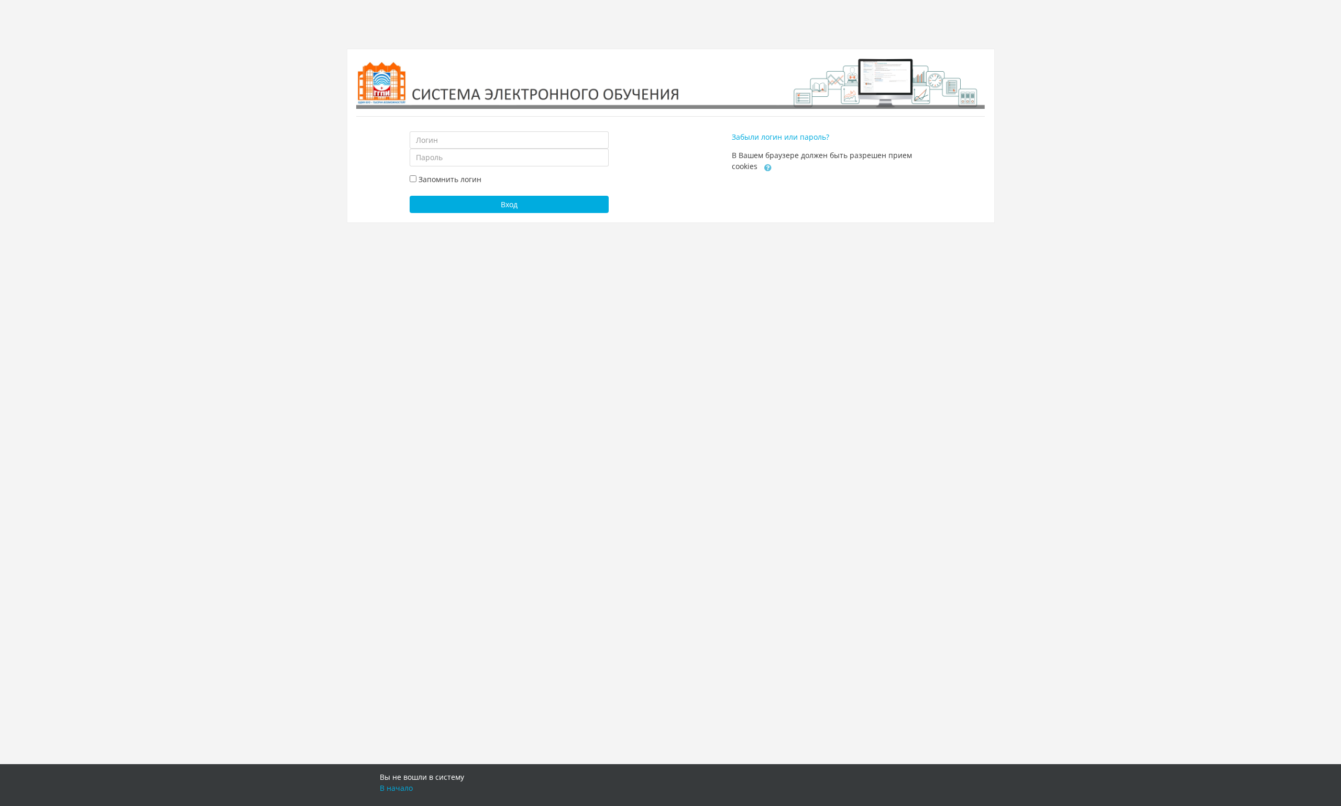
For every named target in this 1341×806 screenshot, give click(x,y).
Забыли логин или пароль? (780, 137)
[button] (768, 167)
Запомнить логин (450, 179)
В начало (396, 788)
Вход (509, 204)
